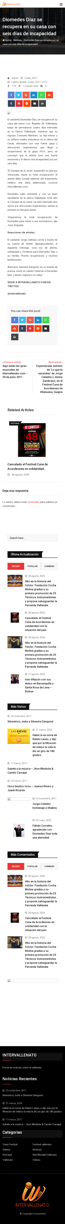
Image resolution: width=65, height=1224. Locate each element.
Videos (36, 1159)
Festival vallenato (42, 1144)
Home (8, 40)
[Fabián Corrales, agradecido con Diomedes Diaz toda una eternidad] (19, 830)
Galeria (6, 1149)
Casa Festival (10, 1144)
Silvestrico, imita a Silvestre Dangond (30, 721)
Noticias (18, 40)
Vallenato (8, 1159)
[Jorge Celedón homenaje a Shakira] (19, 805)
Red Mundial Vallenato (45, 1154)
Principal (7, 1154)
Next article (55, 362)
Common (49, 566)
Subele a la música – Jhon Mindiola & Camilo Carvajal (31, 1124)
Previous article (12, 362)
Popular (33, 566)
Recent (16, 566)
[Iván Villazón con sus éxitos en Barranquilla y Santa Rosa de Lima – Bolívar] (15, 679)
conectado (34, 502)
